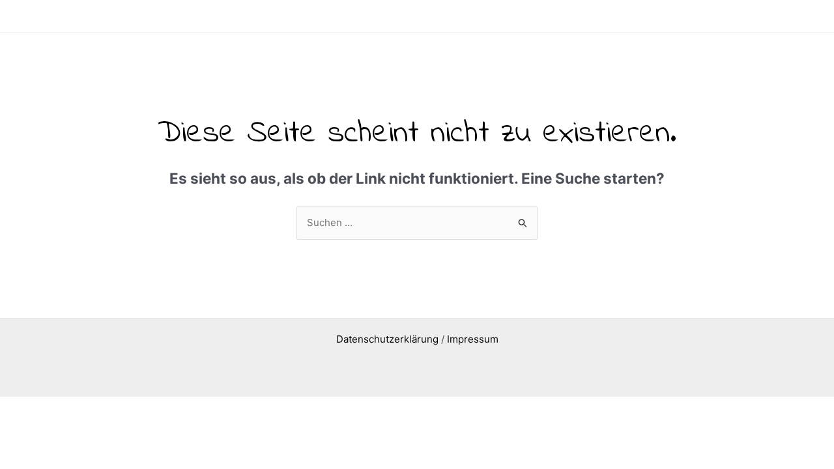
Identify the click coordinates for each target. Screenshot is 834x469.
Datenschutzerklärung (387, 339)
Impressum (472, 339)
